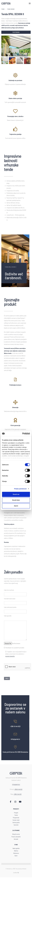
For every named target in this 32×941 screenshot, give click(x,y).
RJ (18, 872)
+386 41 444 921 (18, 794)
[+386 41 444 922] (15, 721)
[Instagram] (15, 802)
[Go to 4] (27, 60)
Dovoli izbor (16, 500)
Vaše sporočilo (7, 616)
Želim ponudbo (16, 32)
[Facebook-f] (11, 802)
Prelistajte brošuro (15, 385)
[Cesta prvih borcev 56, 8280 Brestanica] (15, 747)
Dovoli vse (16, 494)
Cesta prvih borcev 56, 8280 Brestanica (15, 752)
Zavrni (16, 506)
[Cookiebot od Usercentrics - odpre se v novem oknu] (22, 434)
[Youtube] (20, 802)
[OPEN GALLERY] (16, 46)
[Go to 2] (12, 60)
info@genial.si (15, 739)
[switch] (27, 470)
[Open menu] (30, 3)
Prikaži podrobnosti (20, 488)
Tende (3, 9)
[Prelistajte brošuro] (15, 379)
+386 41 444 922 (15, 726)
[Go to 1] (4, 60)
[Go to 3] (19, 60)
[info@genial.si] (15, 734)
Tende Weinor (10, 9)
